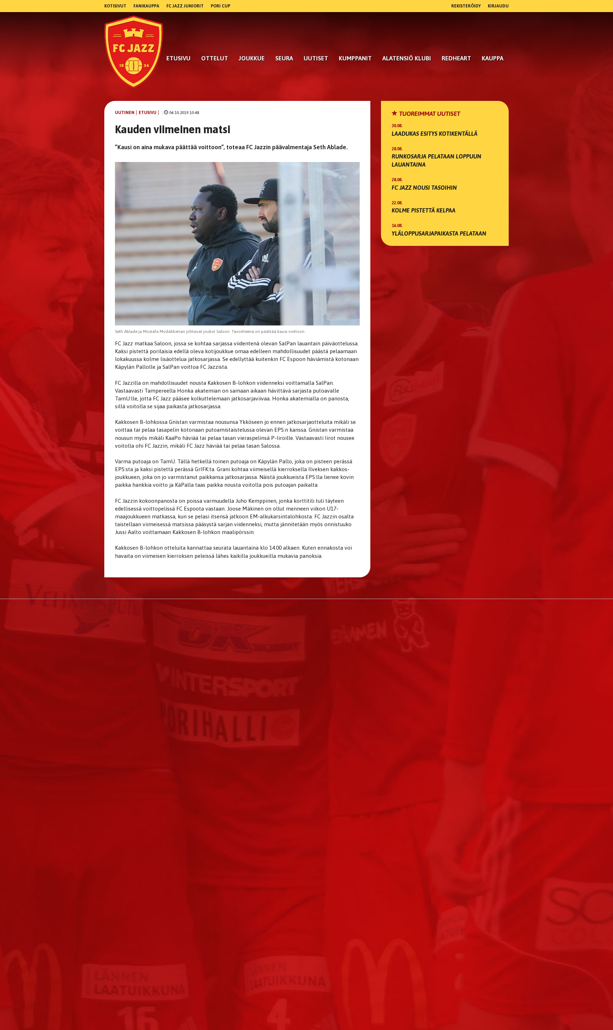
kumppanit (355, 58)
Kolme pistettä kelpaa (423, 210)
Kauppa (492, 58)
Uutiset (316, 58)
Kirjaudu (498, 6)
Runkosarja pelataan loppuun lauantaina (436, 160)
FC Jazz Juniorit (185, 6)
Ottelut (214, 58)
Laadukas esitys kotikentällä (434, 133)
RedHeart (456, 58)
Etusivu (178, 58)
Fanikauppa (146, 6)
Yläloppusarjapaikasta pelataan (439, 233)
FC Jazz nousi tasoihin (424, 187)
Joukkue (252, 58)
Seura (284, 58)
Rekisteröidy (466, 6)
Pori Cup (220, 6)
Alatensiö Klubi (406, 58)
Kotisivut (115, 6)
